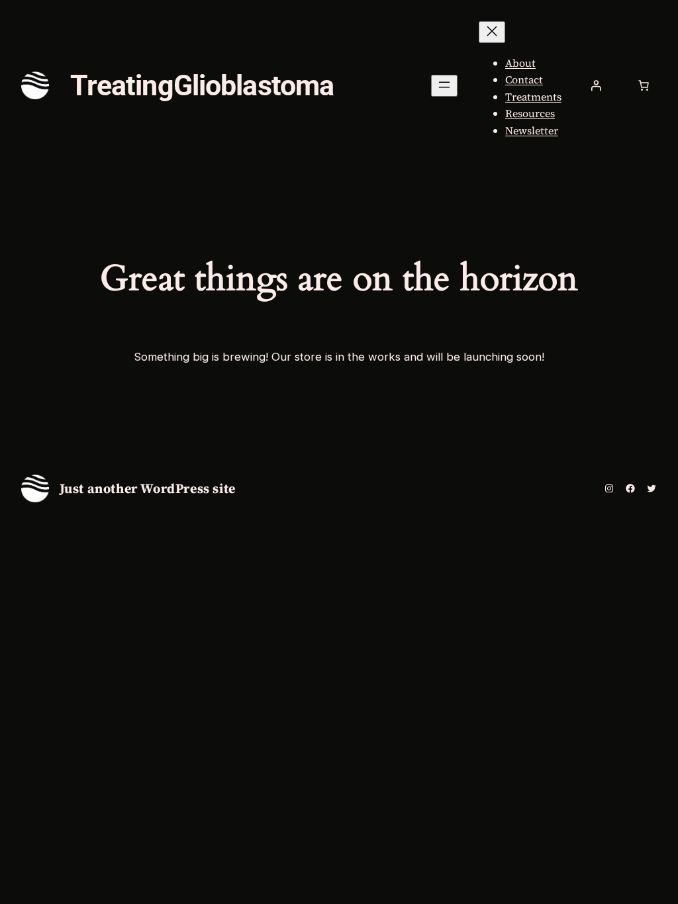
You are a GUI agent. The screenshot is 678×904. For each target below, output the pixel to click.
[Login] (596, 85)
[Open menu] (444, 86)
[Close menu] (492, 32)
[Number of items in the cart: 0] (643, 85)
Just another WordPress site (148, 488)
